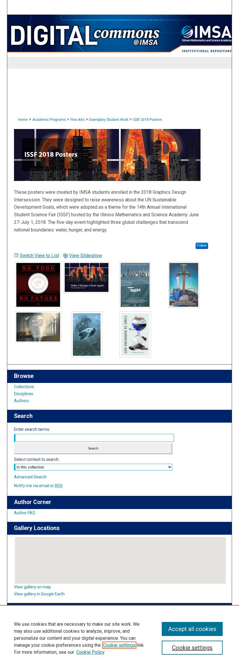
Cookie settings (119, 645)
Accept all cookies (192, 628)
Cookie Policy (90, 652)
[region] (119, 638)
